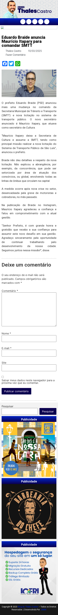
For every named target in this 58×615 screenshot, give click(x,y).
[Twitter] (34, 21)
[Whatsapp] (46, 21)
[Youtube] (40, 21)
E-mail (6, 348)
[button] (6, 21)
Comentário (10, 290)
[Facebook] (22, 21)
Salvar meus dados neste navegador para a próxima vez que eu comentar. (28, 381)
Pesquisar (7, 406)
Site (4, 362)
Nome (6, 333)
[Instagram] (28, 21)
